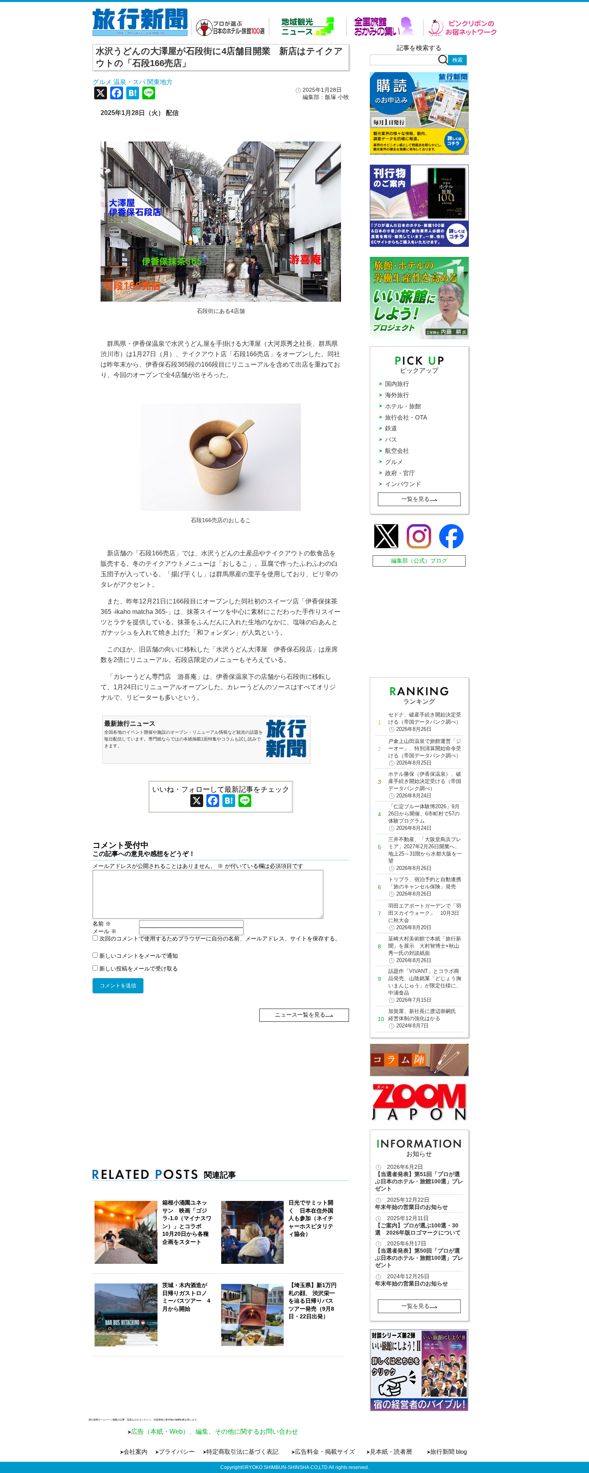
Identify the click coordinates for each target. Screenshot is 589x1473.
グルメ (102, 82)
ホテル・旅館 (403, 406)
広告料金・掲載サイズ (325, 1451)
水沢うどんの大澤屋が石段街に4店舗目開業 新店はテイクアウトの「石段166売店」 (219, 57)
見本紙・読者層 (391, 1451)
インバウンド (403, 483)
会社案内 (135, 1451)
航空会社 (397, 450)
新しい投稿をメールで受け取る (138, 968)
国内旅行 (397, 383)
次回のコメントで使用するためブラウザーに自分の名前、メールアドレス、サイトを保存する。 (220, 938)
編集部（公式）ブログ (419, 560)
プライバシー (177, 1451)
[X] (101, 94)
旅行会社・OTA (406, 417)
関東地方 (160, 82)
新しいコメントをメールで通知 (138, 955)
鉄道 (391, 428)
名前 (102, 923)
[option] (419, 1370)
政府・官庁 (400, 473)
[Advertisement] (221, 1078)
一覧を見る (415, 499)
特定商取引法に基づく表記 (242, 1451)
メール (105, 931)
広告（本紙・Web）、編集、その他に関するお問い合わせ (214, 1431)
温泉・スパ (129, 82)
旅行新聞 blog (448, 1451)
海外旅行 (397, 394)
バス (391, 439)
